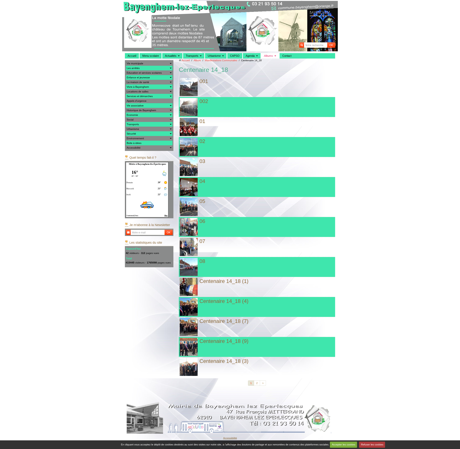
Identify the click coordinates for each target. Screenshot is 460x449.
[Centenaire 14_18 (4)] (189, 307)
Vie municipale (135, 63)
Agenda (250, 55)
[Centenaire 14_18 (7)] (189, 327)
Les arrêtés (133, 68)
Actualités (170, 55)
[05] (189, 207)
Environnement (135, 138)
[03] (189, 167)
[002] (189, 107)
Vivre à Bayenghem (138, 86)
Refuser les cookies (372, 444)
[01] (189, 127)
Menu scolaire (150, 55)
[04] (189, 187)
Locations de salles (137, 91)
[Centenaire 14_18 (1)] (189, 287)
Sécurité (131, 133)
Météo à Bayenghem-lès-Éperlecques (147, 164)
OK (331, 45)
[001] (189, 87)
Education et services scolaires (144, 72)
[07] (189, 247)
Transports (192, 55)
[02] (189, 147)
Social (130, 119)
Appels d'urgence (136, 100)
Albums (268, 55)
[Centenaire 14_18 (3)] (189, 367)
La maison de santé (138, 82)
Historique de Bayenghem (141, 110)
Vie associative (135, 105)
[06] (189, 227)
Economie (132, 114)
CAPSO (235, 55)
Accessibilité (134, 147)
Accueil (132, 55)
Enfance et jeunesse (138, 77)
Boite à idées (134, 143)
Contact (286, 55)
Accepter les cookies (343, 444)
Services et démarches (140, 96)
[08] (189, 267)
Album (197, 60)
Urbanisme (214, 55)
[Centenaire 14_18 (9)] (189, 347)
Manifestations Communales (221, 60)
